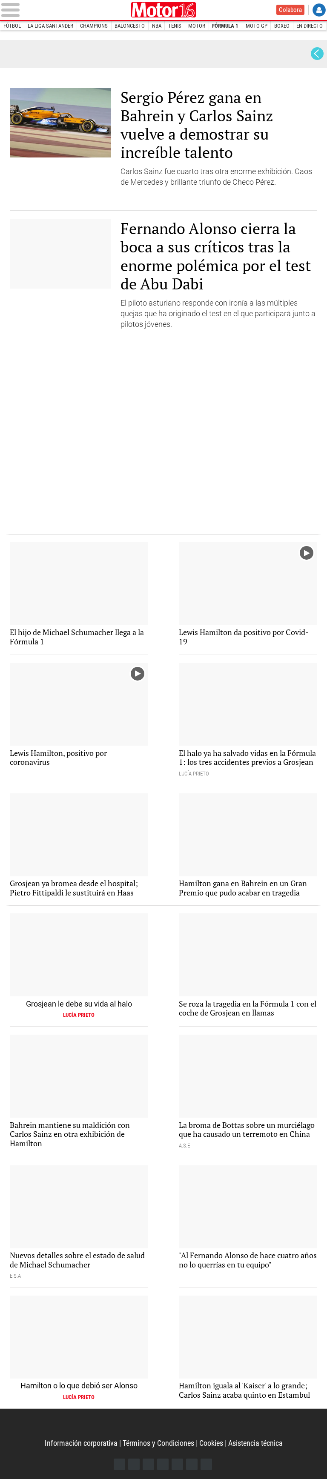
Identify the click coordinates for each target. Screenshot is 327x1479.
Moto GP (256, 26)
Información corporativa (81, 1443)
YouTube (163, 1464)
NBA (156, 26)
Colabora (290, 10)
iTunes (206, 1464)
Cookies (211, 1443)
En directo (309, 26)
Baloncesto (130, 26)
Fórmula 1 (225, 26)
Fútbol (12, 26)
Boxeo (282, 26)
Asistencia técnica (255, 1443)
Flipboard (177, 1464)
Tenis (174, 26)
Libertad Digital (163, 9)
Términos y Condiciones (158, 1443)
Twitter (134, 1464)
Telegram (192, 1464)
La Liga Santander (50, 26)
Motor (196, 26)
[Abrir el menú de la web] (64, 10)
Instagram (148, 1464)
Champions (94, 26)
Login (319, 10)
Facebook (119, 1464)
